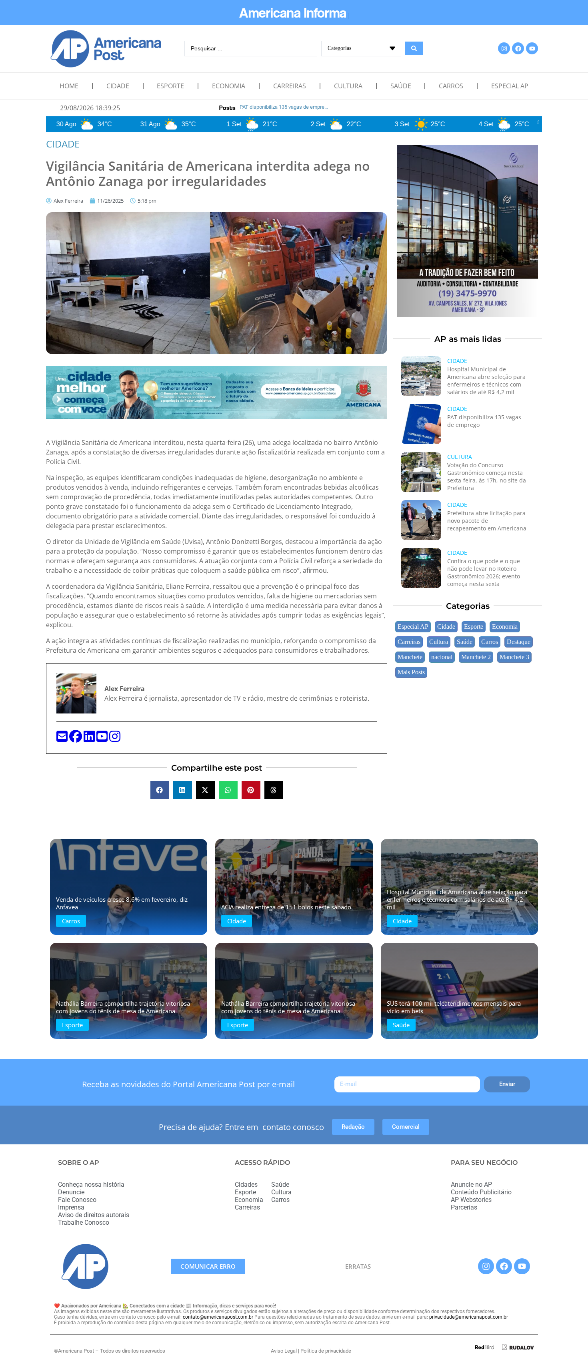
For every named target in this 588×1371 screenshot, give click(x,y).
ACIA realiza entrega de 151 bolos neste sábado (286, 907)
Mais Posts (411, 672)
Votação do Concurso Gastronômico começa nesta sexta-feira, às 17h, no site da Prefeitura (486, 476)
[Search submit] (414, 48)
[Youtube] (532, 48)
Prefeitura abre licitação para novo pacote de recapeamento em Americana (486, 520)
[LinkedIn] (90, 738)
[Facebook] (518, 48)
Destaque (518, 642)
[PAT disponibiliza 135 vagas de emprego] (421, 424)
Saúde (400, 86)
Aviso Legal (284, 1351)
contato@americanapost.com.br (218, 1317)
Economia (228, 86)
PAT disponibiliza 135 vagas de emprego (484, 420)
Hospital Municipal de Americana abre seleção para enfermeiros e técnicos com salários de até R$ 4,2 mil (486, 380)
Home (69, 86)
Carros (451, 86)
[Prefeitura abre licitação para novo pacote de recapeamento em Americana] (421, 520)
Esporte (170, 86)
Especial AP (509, 86)
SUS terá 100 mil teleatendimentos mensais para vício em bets (454, 1007)
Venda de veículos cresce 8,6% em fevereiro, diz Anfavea (122, 903)
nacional (441, 657)
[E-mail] (62, 738)
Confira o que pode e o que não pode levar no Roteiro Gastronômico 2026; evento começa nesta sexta (483, 572)
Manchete (410, 657)
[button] (159, 790)
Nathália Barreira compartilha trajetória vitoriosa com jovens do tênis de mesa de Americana (123, 1007)
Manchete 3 (514, 657)
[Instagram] (504, 48)
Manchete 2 (476, 657)
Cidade (117, 86)
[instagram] (114, 738)
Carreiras (289, 86)
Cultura (348, 86)
